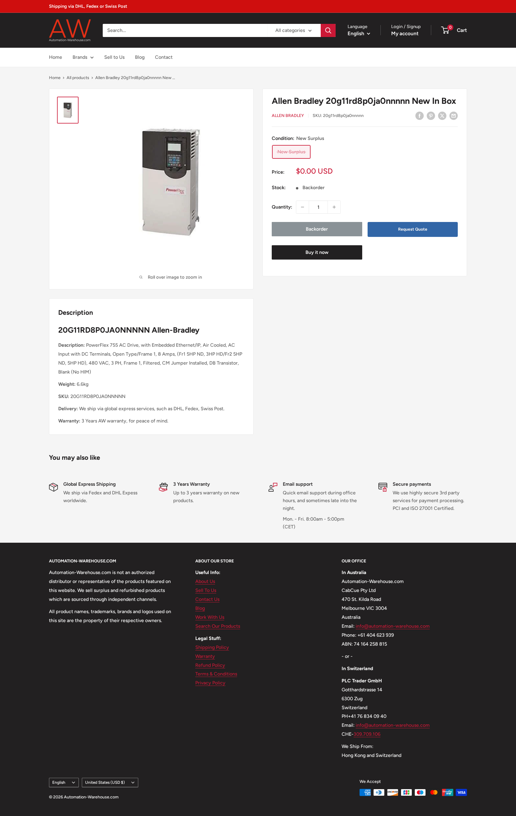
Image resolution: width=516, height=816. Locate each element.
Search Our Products (217, 626)
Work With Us (209, 617)
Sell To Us (205, 590)
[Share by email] (453, 115)
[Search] (328, 30)
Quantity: (282, 207)
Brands (80, 57)
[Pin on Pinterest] (431, 115)
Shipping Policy (212, 647)
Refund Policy (210, 665)
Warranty (205, 656)
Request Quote (412, 229)
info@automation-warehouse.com (393, 626)
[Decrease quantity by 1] (302, 207)
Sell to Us (114, 57)
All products (78, 77)
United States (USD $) (105, 782)
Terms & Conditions (216, 674)
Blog (140, 57)
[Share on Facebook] (419, 115)
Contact (164, 57)
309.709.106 (367, 734)
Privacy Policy (210, 683)
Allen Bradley (288, 115)
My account (405, 33)
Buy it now (316, 252)
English (58, 782)
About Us (205, 581)
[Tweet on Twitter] (442, 115)
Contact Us (207, 599)
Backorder (317, 229)
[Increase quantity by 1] (334, 207)
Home (55, 57)
